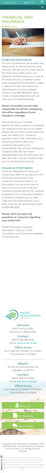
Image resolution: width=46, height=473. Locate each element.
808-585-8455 (24, 92)
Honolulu (8, 2)
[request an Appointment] (42, 2)
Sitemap (23, 451)
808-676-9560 (26, 378)
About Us (25, 406)
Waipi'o (27, 2)
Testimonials (25, 426)
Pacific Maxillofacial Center (33, 444)
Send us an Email (27, 343)
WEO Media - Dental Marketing (19, 446)
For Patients (25, 416)
